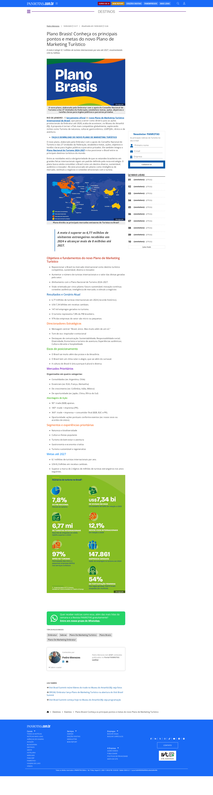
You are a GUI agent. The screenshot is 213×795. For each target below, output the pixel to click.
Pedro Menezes (53, 26)
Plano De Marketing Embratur (62, 639)
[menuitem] (57, 3)
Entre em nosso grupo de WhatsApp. (80, 620)
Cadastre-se (147, 164)
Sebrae (63, 635)
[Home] (48, 711)
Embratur (52, 635)
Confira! (95, 660)
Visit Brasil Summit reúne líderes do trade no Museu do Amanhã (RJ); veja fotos (85, 687)
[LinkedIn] (63, 661)
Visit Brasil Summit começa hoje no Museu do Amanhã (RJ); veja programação (84, 699)
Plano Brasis (105, 635)
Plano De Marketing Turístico (83, 635)
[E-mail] (67, 661)
